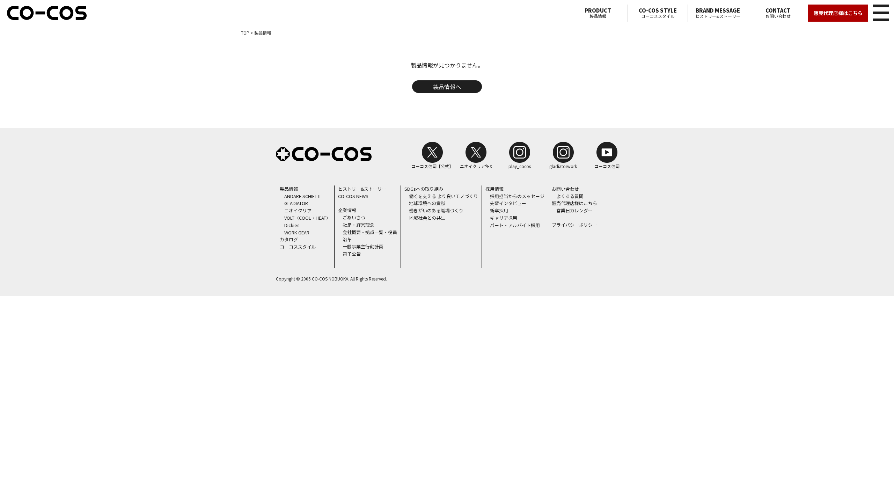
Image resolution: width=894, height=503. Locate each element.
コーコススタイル (658, 13)
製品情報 (598, 13)
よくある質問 (570, 196)
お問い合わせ (778, 13)
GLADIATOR (296, 203)
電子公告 (352, 253)
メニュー (881, 12)
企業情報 (347, 210)
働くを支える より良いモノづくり (443, 196)
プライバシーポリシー (574, 224)
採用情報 (494, 188)
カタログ (289, 239)
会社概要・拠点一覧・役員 (370, 232)
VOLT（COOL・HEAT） (307, 217)
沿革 (347, 239)
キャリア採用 (503, 217)
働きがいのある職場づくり (436, 210)
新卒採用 (499, 210)
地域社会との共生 (427, 217)
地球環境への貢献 (427, 203)
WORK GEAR (296, 232)
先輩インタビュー (508, 203)
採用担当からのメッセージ (517, 196)
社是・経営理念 (358, 224)
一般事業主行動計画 (363, 246)
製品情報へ (447, 86)
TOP (245, 33)
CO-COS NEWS (353, 196)
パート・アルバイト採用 (515, 225)
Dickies (292, 225)
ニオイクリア (298, 210)
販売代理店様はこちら (838, 12)
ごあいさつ (354, 217)
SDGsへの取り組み (423, 188)
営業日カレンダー (574, 210)
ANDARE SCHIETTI (302, 196)
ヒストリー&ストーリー (717, 13)
